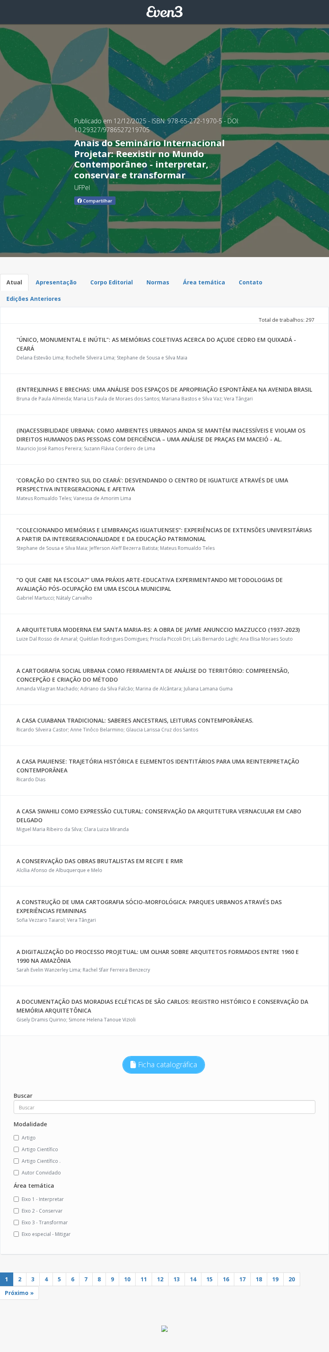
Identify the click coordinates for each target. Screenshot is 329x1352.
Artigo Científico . (41, 1161)
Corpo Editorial (111, 282)
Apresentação (56, 282)
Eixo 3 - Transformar (45, 1222)
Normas (157, 282)
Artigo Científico (40, 1149)
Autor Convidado (41, 1172)
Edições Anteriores (33, 298)
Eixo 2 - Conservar (42, 1210)
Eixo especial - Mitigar (46, 1234)
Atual (14, 282)
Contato (250, 282)
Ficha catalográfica (166, 1064)
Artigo (29, 1137)
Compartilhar (97, 201)
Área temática (204, 282)
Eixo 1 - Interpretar (43, 1199)
